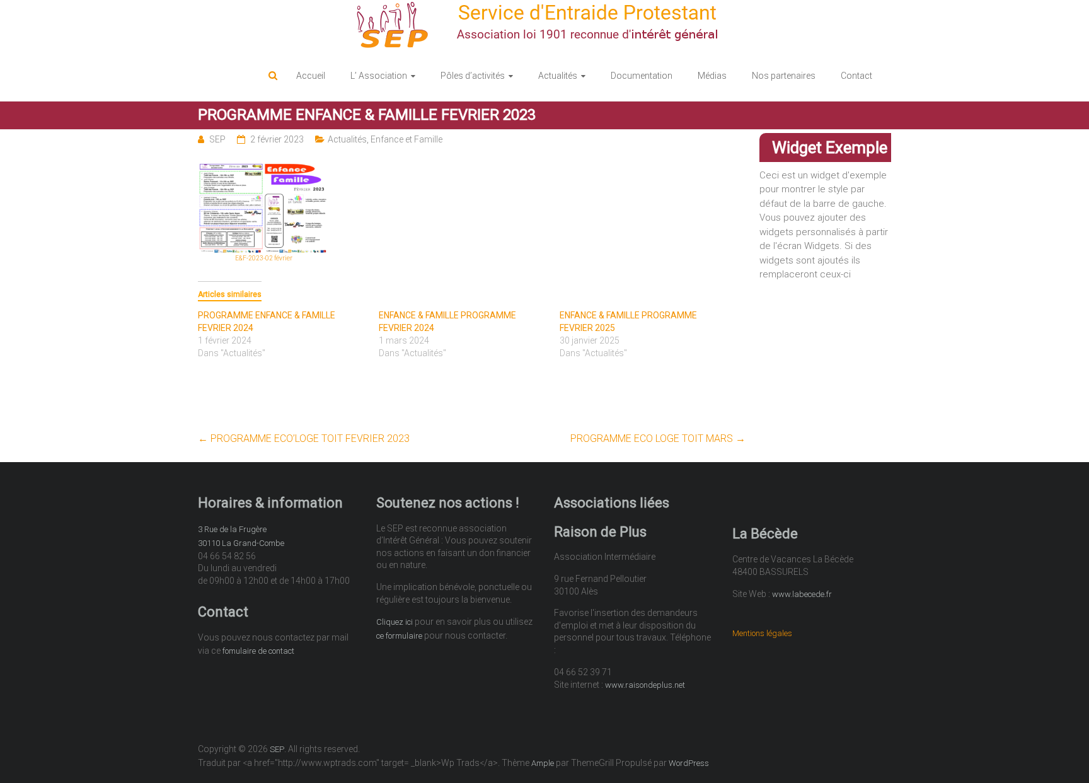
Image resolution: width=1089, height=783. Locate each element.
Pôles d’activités (473, 76)
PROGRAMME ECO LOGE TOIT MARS (658, 438)
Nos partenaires (783, 76)
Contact (856, 76)
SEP (217, 139)
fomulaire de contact (258, 651)
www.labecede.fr (802, 594)
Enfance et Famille (406, 139)
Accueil (310, 76)
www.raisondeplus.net (645, 685)
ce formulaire (399, 636)
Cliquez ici (394, 622)
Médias (712, 76)
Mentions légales (762, 633)
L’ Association (378, 76)
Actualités (557, 76)
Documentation (641, 76)
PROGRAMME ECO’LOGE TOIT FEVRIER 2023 (304, 438)
